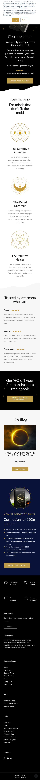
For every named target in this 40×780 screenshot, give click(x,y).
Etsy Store (8, 684)
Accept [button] (15, 20)
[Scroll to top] (36, 776)
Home (6, 667)
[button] (20, 437)
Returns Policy (9, 731)
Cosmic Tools (9, 673)
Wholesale (7, 743)
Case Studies (9, 676)
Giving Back (8, 682)
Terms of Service (10, 737)
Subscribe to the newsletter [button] (20, 398)
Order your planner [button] (19, 81)
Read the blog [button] (20, 469)
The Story (7, 670)
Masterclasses (9, 706)
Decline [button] (24, 20)
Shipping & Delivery (11, 728)
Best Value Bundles (11, 703)
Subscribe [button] (10, 626)
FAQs (5, 725)
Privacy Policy (23, 8)
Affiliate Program (10, 740)
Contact (7, 722)
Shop (6, 679)
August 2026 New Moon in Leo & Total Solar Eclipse (20, 454)
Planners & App (9, 701)
